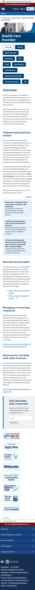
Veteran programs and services (11, 535)
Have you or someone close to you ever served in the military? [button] (16, 208)
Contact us (4, 529)
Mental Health (16, 18)
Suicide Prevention (12, 82)
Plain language (6, 575)
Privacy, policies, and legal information (13, 577)
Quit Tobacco (19, 64)
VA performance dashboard (17, 583)
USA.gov (4, 583)
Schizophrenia (10, 70)
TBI (25, 82)
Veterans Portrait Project (9, 585)
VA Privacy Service (7, 580)
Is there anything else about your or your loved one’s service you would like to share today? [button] (15, 246)
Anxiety (20, 47)
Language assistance (8, 552)
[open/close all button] (28, 197)
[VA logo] (3, 9)
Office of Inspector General (19, 572)
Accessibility (5, 567)
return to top (6, 517)
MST (20, 59)
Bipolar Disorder (11, 53)
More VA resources (7, 540)
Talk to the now (16, 4)
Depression (9, 59)
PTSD (7, 64)
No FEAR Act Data (21, 580)
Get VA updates (6, 546)
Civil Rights (14, 567)
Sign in (22, 9)
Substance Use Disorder (13, 76)
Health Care (7, 18)
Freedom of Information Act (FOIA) (12, 570)
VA (1, 18)
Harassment (5, 572)
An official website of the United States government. (18, 1)
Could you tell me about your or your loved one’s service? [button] (15, 227)
